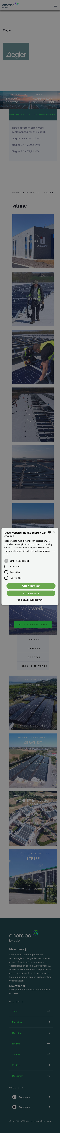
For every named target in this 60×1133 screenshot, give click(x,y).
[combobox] (49, 532)
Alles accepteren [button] (31, 586)
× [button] (54, 532)
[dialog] (29, 566)
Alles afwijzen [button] (31, 593)
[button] (30, 600)
